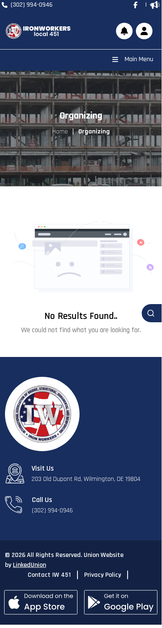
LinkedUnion (29, 565)
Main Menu (139, 59)
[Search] (152, 313)
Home (60, 131)
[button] (144, 31)
